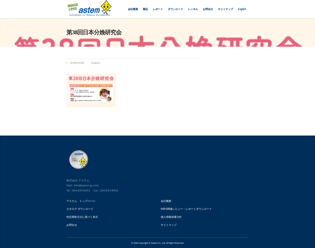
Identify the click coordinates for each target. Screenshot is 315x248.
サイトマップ (225, 9)
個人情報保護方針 (171, 217)
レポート (158, 9)
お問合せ (208, 9)
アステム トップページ (80, 201)
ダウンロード (175, 9)
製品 (145, 9)
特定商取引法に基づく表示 (82, 217)
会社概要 (133, 9)
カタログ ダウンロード (79, 209)
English (242, 9)
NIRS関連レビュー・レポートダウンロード (186, 209)
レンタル (193, 9)
